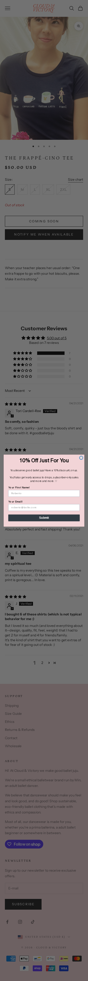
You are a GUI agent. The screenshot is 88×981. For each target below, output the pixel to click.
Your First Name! (19, 487)
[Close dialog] (81, 458)
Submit (44, 517)
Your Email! (15, 501)
